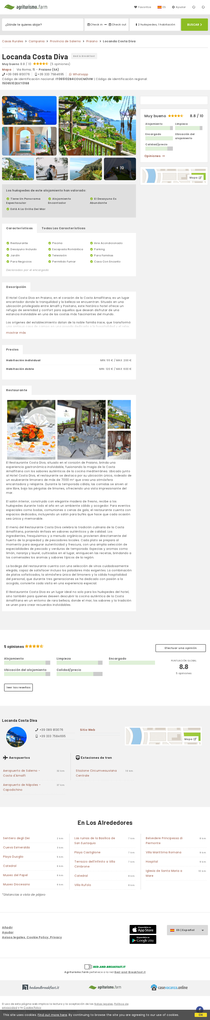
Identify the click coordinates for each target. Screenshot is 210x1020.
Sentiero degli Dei (16, 838)
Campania (37, 41)
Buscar (193, 25)
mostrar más (16, 333)
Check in (96, 24)
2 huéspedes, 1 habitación (156, 24)
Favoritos (144, 7)
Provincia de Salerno (65, 41)
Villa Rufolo (82, 885)
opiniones (152, 156)
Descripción (16, 287)
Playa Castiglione (87, 852)
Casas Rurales (12, 41)
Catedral (9, 866)
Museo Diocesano (16, 884)
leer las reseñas (18, 687)
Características (19, 228)
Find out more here (52, 1015)
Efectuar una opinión (181, 648)
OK (201, 1015)
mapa (6, 70)
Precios (12, 349)
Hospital (152, 862)
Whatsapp (80, 74)
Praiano (92, 41)
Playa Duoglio (13, 857)
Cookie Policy (32, 1007)
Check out (119, 24)
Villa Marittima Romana (163, 852)
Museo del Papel (15, 875)
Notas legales (103, 1004)
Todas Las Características (64, 228)
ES (164, 7)
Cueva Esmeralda (16, 847)
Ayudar (181, 7)
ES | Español (185, 930)
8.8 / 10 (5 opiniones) (36, 64)
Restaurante (16, 390)
